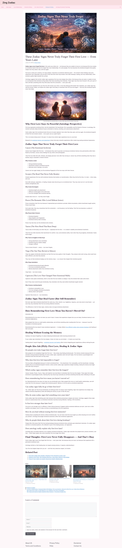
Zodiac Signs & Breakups (79, 489)
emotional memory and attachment (41, 140)
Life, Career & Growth (39, 7)
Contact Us (77, 546)
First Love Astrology (57, 489)
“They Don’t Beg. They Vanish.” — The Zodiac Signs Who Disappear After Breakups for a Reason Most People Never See (84, 479)
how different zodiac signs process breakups (77, 327)
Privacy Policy (54, 543)
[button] (120, 7)
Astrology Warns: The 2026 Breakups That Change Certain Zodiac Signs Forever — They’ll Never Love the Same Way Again (36, 479)
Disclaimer (77, 543)
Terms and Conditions (33, 546)
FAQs (51, 546)
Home (2, 7)
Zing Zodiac (9, 2)
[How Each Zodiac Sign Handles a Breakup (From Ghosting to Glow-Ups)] (60, 471)
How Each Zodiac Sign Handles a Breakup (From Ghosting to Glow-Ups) (47, 455)
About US (28, 543)
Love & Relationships (18, 7)
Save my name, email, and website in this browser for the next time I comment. (47, 529)
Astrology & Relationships (32, 489)
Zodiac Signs (8, 7)
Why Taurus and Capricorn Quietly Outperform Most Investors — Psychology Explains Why (46, 491)
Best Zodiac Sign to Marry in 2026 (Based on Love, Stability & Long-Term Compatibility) (45, 490)
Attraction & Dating (28, 7)
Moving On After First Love (67, 489)
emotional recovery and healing (52, 342)
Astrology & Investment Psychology (63, 7)
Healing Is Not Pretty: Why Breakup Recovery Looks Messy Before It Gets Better (49, 457)
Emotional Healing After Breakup (45, 489)
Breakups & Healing (49, 7)
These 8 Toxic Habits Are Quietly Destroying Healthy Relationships (46, 459)
